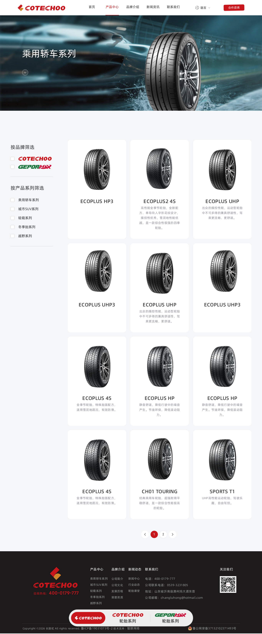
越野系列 (96, 603)
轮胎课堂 (134, 591)
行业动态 (134, 585)
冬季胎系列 (97, 597)
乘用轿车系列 (99, 579)
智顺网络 (133, 628)
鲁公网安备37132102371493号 (214, 628)
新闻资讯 (153, 7)
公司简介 (117, 579)
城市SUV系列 (98, 585)
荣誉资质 (117, 597)
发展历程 (117, 591)
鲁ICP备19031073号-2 (97, 628)
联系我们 (173, 7)
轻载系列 (96, 591)
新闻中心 (134, 579)
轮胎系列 (127, 621)
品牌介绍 (132, 7)
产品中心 (112, 7)
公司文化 (117, 585)
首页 (92, 7)
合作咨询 (234, 7)
